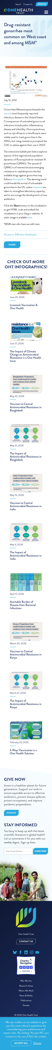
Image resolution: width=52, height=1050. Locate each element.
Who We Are (26, 980)
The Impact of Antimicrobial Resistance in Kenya (25, 704)
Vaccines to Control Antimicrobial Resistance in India (25, 506)
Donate (42, 4)
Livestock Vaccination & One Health (23, 306)
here (29, 217)
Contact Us (27, 4)
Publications (26, 1000)
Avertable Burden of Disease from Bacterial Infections (23, 605)
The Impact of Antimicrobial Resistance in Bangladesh (25, 456)
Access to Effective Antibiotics (20, 234)
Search (18, 4)
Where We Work (26, 990)
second (7, 113)
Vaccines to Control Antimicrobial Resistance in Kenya (25, 654)
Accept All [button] (21, 1043)
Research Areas (26, 985)
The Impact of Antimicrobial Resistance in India (25, 555)
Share (12, 244)
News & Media (26, 995)
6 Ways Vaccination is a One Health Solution (23, 751)
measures (37, 187)
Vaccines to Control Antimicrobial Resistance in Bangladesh (25, 407)
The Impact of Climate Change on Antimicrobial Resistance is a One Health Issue (25, 356)
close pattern (19, 179)
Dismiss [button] (37, 1043)
